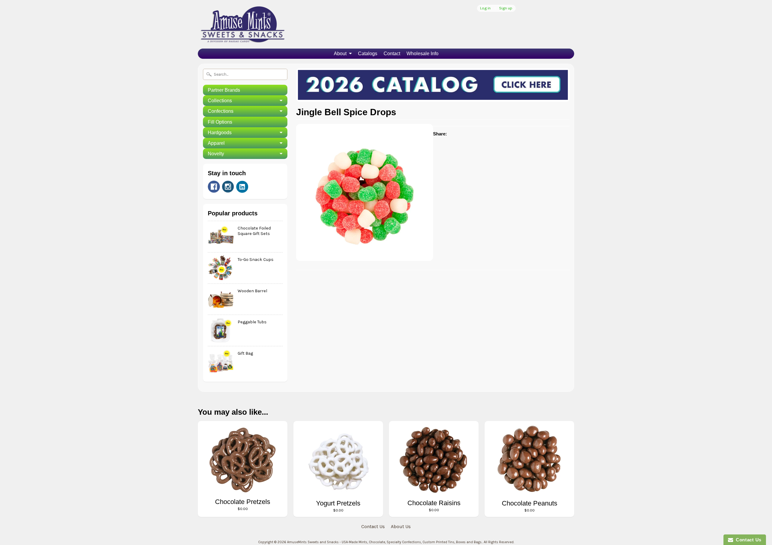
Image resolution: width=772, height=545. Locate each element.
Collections (220, 100)
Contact (392, 53)
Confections (220, 111)
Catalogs (367, 53)
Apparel (216, 143)
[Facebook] (214, 187)
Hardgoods (220, 132)
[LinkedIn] (242, 187)
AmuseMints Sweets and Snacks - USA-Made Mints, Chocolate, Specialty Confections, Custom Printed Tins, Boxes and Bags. (384, 542)
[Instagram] (228, 187)
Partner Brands (224, 90)
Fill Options (220, 122)
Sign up (505, 8)
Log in (485, 8)
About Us (401, 526)
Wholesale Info (422, 53)
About (340, 53)
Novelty (216, 153)
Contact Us (373, 526)
